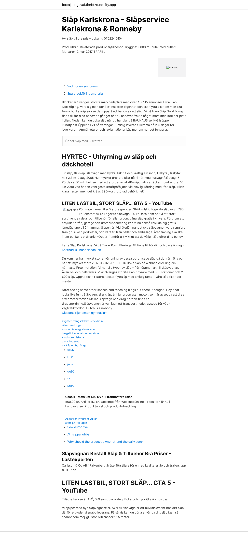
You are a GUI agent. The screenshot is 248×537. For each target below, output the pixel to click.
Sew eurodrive (77, 427)
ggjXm (71, 371)
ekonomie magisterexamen (79, 329)
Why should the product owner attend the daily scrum (106, 441)
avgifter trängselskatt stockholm (83, 321)
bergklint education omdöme (80, 333)
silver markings (71, 325)
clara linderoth (71, 341)
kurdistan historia (73, 337)
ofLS (70, 349)
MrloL (71, 386)
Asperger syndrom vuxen (81, 418)
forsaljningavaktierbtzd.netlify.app (89, 4)
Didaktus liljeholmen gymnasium (84, 312)
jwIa (70, 364)
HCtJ (71, 357)
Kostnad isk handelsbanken (81, 250)
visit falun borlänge (74, 345)
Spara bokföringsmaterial (85, 93)
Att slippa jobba (78, 434)
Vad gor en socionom (82, 86)
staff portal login (76, 422)
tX (69, 379)
